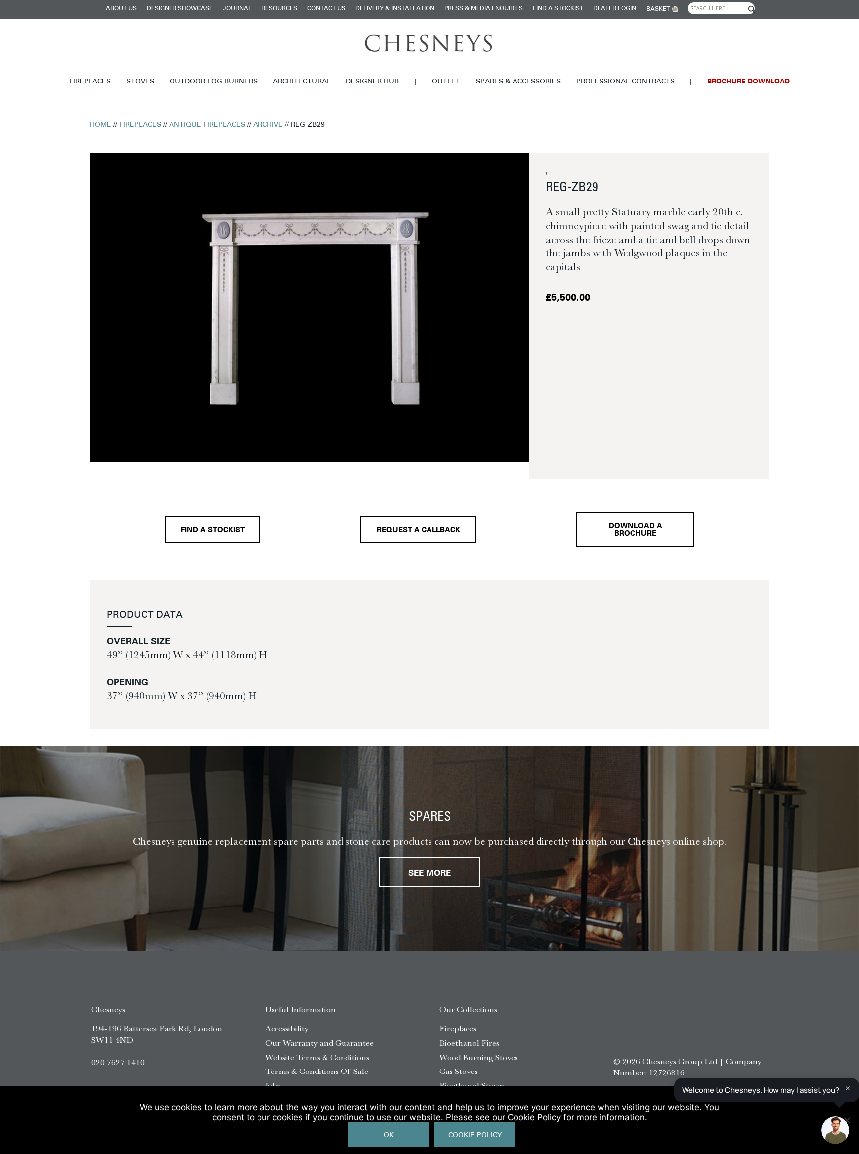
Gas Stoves (458, 1071)
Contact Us (326, 9)
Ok (389, 1135)
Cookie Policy (475, 1135)
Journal (237, 9)
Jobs (272, 1085)
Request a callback (418, 530)
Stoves (140, 81)
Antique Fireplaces (207, 125)
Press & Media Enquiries (483, 9)
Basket (658, 9)
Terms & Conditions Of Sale (316, 1071)
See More (429, 873)
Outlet (446, 81)
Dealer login (614, 9)
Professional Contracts (625, 81)
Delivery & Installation (394, 9)
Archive (268, 125)
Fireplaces (90, 81)
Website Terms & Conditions (317, 1057)
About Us (121, 9)
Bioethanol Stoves (471, 1085)
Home (100, 125)
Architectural (302, 81)
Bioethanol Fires (469, 1043)
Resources (279, 9)
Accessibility (287, 1028)
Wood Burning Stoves (478, 1057)
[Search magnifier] (751, 9)
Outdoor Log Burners (214, 81)
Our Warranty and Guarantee (319, 1043)
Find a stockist (558, 9)
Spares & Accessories (518, 81)
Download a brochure (635, 530)
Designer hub (372, 81)
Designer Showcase (180, 9)
